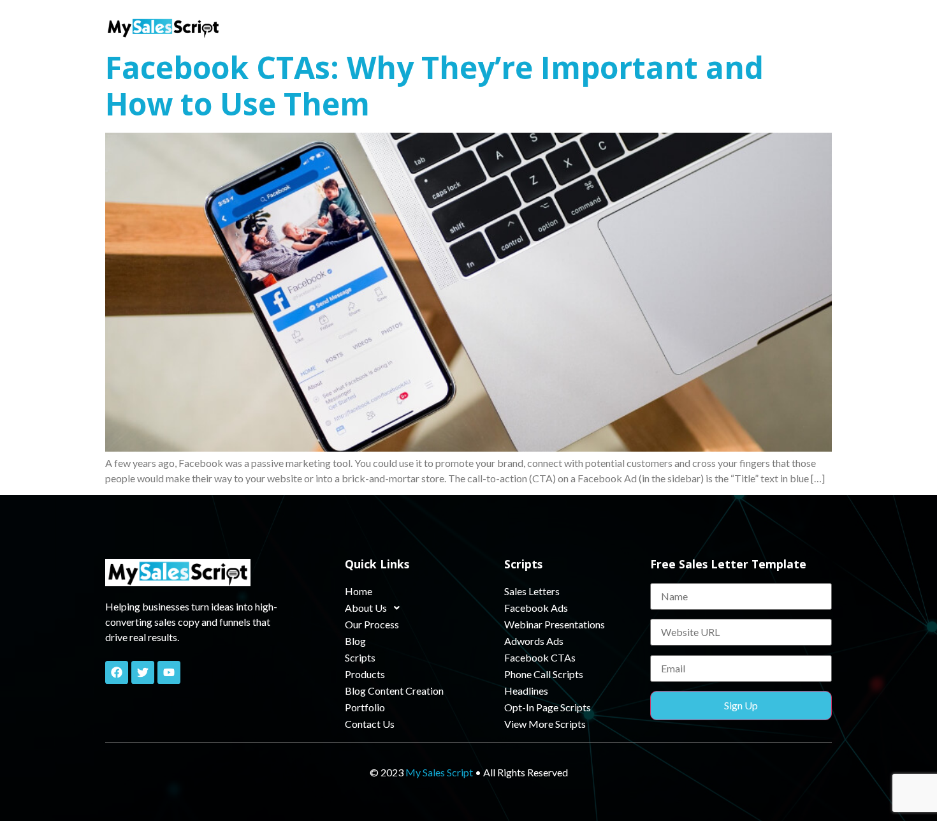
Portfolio (742, 27)
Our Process (428, 27)
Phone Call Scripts (543, 674)
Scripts (522, 27)
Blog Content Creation (657, 27)
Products (573, 27)
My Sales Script (439, 772)
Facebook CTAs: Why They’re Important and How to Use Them (434, 86)
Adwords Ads (533, 641)
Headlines (526, 690)
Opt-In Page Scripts (547, 707)
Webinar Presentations (554, 624)
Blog (480, 27)
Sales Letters (532, 591)
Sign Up (741, 705)
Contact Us (802, 27)
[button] (358, 27)
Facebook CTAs (540, 657)
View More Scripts (545, 724)
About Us (352, 27)
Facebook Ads (536, 608)
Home (302, 27)
